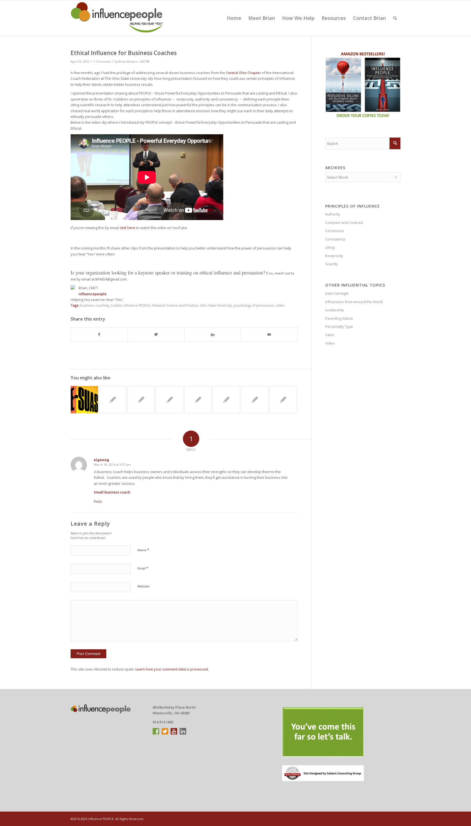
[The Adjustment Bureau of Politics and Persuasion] (169, 399)
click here (127, 227)
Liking (329, 247)
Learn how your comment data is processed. (172, 669)
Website (143, 586)
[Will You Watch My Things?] (283, 399)
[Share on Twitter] (156, 334)
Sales (329, 334)
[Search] (395, 18)
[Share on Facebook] (99, 334)
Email (142, 568)
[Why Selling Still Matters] (254, 399)
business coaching (94, 305)
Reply (98, 501)
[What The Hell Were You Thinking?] (226, 399)
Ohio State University (216, 305)
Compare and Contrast (344, 222)
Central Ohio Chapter (243, 72)
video (280, 305)
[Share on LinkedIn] (213, 334)
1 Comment (102, 61)
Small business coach (112, 492)
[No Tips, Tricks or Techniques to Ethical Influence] (141, 399)
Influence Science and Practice (175, 305)
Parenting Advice (339, 318)
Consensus (334, 230)
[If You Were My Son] (84, 399)
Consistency (335, 239)
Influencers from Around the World (354, 301)
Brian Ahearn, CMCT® (134, 61)
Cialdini (116, 305)
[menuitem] (234, 18)
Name (143, 549)
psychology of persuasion (254, 305)
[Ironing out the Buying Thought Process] (112, 399)
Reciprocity (334, 255)
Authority (332, 214)
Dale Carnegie (337, 293)
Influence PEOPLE (137, 305)
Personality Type (339, 326)
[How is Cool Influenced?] (198, 399)
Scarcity (331, 263)
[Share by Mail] (269, 334)
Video (330, 343)
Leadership (334, 309)
